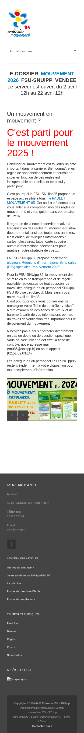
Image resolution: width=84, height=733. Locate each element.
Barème (11, 631)
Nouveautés (14, 655)
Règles (11, 639)
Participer (13, 623)
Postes (11, 647)
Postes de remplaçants (21, 599)
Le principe (14, 583)
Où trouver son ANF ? (20, 567)
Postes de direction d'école (23, 591)
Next (23, 415)
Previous (12, 415)
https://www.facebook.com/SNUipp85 (11, 544)
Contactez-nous (42, 726)
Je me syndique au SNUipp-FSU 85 (28, 575)
